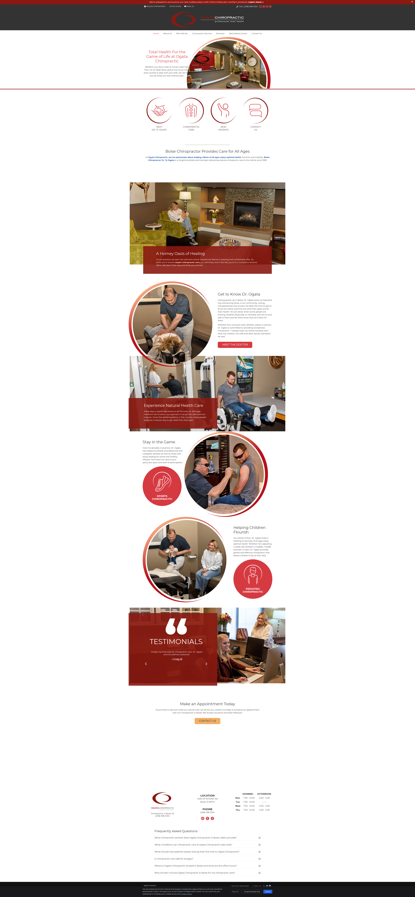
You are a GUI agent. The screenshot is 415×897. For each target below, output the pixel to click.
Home (156, 33)
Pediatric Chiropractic (253, 590)
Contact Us (257, 33)
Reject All (235, 891)
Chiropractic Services (202, 33)
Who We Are (182, 33)
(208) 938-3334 (251, 6)
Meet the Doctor (235, 344)
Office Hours (175, 6)
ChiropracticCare (191, 128)
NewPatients (223, 128)
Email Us (190, 6)
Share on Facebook (267, 886)
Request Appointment (155, 6)
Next (206, 663)
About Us (167, 33)
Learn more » (255, 2)
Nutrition (220, 33)
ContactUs (255, 128)
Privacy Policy (186, 894)
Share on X (264, 886)
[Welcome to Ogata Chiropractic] (207, 27)
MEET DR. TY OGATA (159, 128)
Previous (146, 663)
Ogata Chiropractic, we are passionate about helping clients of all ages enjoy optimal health (194, 157)
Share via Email (270, 886)
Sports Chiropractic (162, 497)
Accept (268, 891)
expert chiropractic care (187, 263)
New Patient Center (238, 33)
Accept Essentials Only (252, 891)
